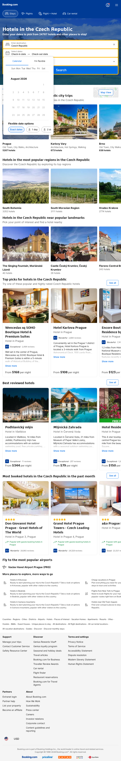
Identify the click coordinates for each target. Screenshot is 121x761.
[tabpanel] (28, 100)
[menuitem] (10, 13)
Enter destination (18, 43)
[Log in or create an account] (108, 5)
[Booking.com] (10, 4)
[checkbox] (43, 84)
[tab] (17, 61)
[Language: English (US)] (6, 739)
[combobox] (61, 45)
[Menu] (116, 5)
